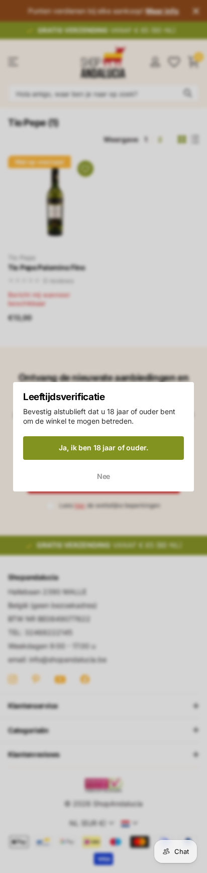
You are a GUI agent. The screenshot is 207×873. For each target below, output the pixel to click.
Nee (104, 475)
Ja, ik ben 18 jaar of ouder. (103, 447)
